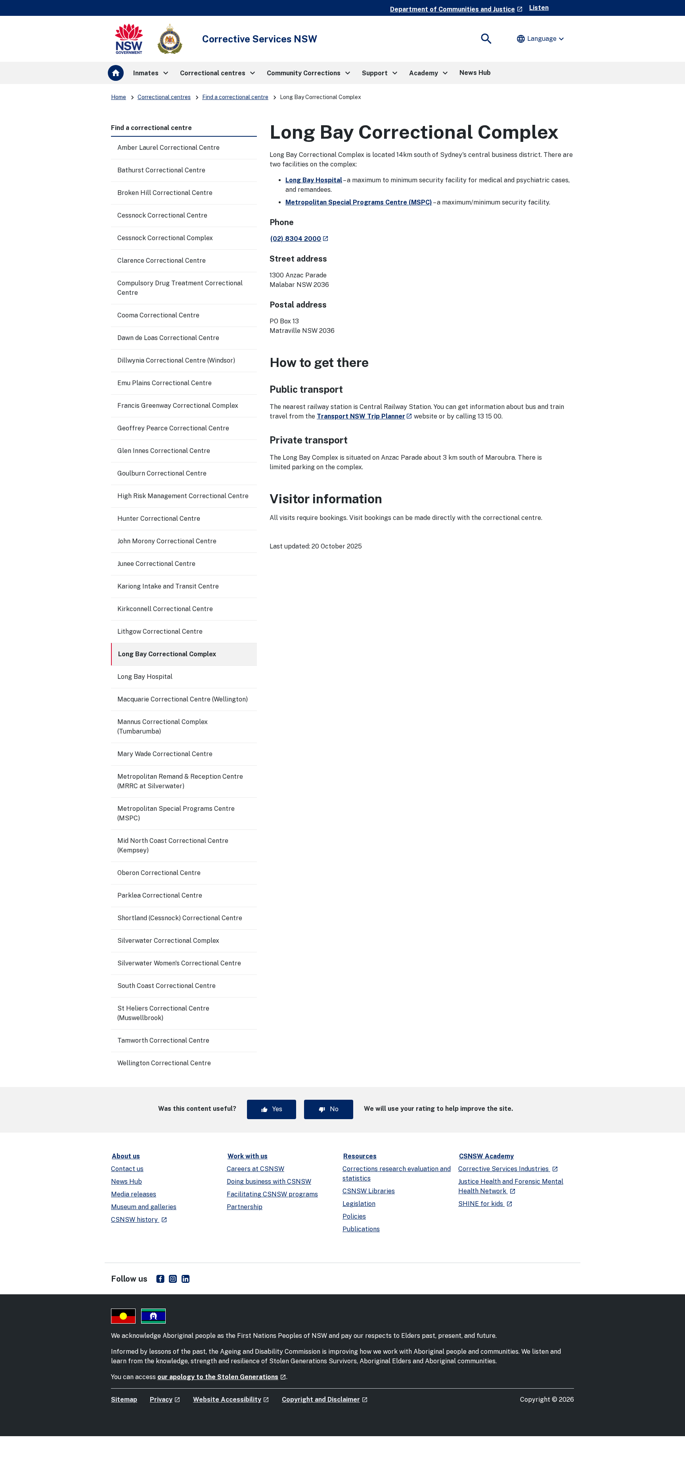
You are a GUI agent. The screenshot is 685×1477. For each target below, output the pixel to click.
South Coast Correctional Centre (166, 986)
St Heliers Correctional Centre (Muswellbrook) (163, 1013)
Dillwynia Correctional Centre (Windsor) (176, 360)
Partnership (244, 1207)
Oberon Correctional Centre (159, 873)
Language (541, 39)
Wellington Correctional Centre (164, 1063)
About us (126, 1156)
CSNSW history (139, 1219)
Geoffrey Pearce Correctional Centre (173, 428)
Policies (354, 1216)
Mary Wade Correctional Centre (164, 754)
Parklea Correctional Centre (159, 895)
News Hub (126, 1181)
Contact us (127, 1169)
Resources (360, 1156)
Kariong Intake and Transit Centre (168, 586)
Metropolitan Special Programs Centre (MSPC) (176, 813)
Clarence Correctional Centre (161, 260)
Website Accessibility (231, 1399)
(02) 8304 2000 (299, 239)
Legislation (358, 1204)
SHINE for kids (485, 1204)
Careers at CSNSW (255, 1169)
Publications (361, 1229)
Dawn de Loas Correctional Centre (168, 338)
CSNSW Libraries (368, 1191)
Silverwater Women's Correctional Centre (179, 963)
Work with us (248, 1156)
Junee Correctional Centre (156, 563)
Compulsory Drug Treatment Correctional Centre (180, 287)
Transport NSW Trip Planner (364, 416)
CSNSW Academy (486, 1156)
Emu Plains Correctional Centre (164, 383)
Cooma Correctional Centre (158, 315)
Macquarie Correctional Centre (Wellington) (182, 699)
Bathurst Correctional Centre (161, 170)
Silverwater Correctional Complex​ (168, 940)
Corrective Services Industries (508, 1169)
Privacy (165, 1399)
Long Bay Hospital (144, 676)
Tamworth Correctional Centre (163, 1040)
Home (118, 97)
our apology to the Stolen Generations (221, 1377)
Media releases (133, 1194)
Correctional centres (164, 97)
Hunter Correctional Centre (158, 518)
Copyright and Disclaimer (325, 1399)
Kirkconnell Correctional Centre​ (165, 609)
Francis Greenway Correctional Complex (177, 405)
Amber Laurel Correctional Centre (168, 147)
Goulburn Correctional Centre (162, 473)
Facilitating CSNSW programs (272, 1194)
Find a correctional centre (235, 97)
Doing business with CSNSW (269, 1181)
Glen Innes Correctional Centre (163, 451)
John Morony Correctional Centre (166, 541)
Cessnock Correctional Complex (165, 238)
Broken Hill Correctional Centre (164, 193)
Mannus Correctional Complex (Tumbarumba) (162, 726)
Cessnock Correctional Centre (162, 215)
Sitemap (124, 1399)
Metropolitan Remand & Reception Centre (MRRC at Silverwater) (180, 781)
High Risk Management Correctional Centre (183, 496)
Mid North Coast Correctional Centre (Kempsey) (172, 845)
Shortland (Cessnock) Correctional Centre (179, 918)
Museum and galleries (143, 1207)
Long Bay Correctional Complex (167, 654)
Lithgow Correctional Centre (160, 631)
